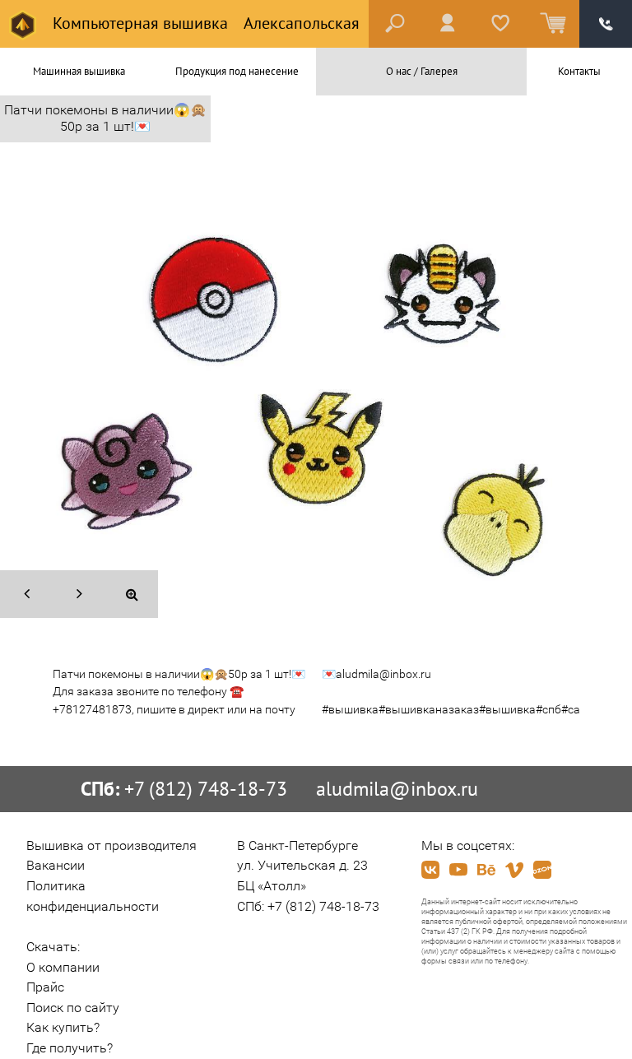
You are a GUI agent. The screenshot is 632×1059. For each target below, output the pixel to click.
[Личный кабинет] (447, 24)
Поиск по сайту (72, 1007)
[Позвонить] (605, 24)
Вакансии (55, 865)
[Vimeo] (514, 870)
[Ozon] (542, 870)
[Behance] (486, 870)
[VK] (430, 870)
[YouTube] (458, 870)
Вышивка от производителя (111, 845)
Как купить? (63, 1027)
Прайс (45, 987)
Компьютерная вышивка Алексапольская (204, 23)
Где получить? (69, 1048)
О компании (63, 967)
